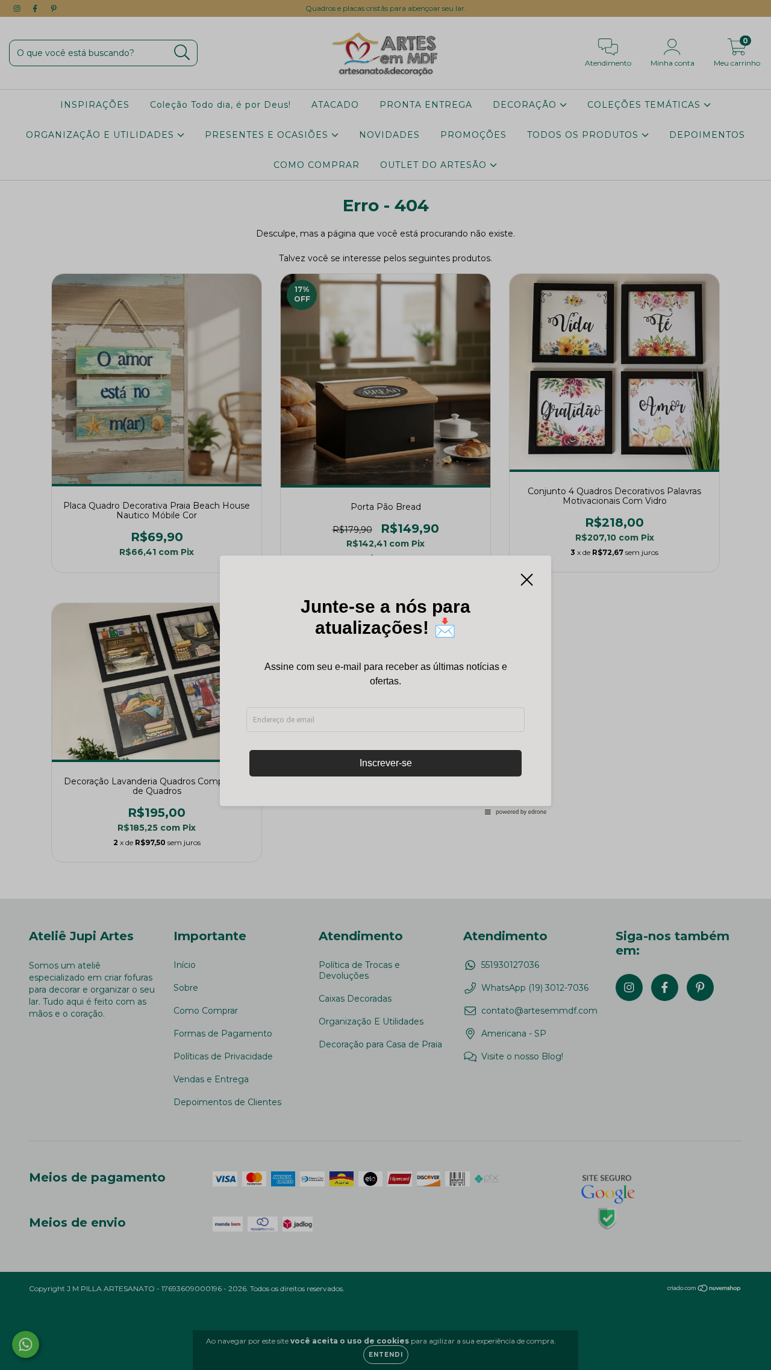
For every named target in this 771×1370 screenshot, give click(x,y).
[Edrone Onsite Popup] (385, 685)
